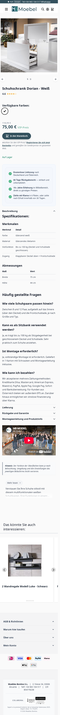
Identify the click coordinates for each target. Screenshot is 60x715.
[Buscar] (43, 9)
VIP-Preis (23, 127)
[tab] (25, 601)
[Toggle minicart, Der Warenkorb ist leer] (52, 9)
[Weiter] (55, 79)
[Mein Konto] (47, 9)
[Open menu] (6, 9)
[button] (29, 621)
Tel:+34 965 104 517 (31, 1)
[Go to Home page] (25, 9)
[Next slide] (53, 570)
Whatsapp (45, 1)
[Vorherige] (2, 79)
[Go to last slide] (4, 570)
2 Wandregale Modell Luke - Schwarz (25, 586)
